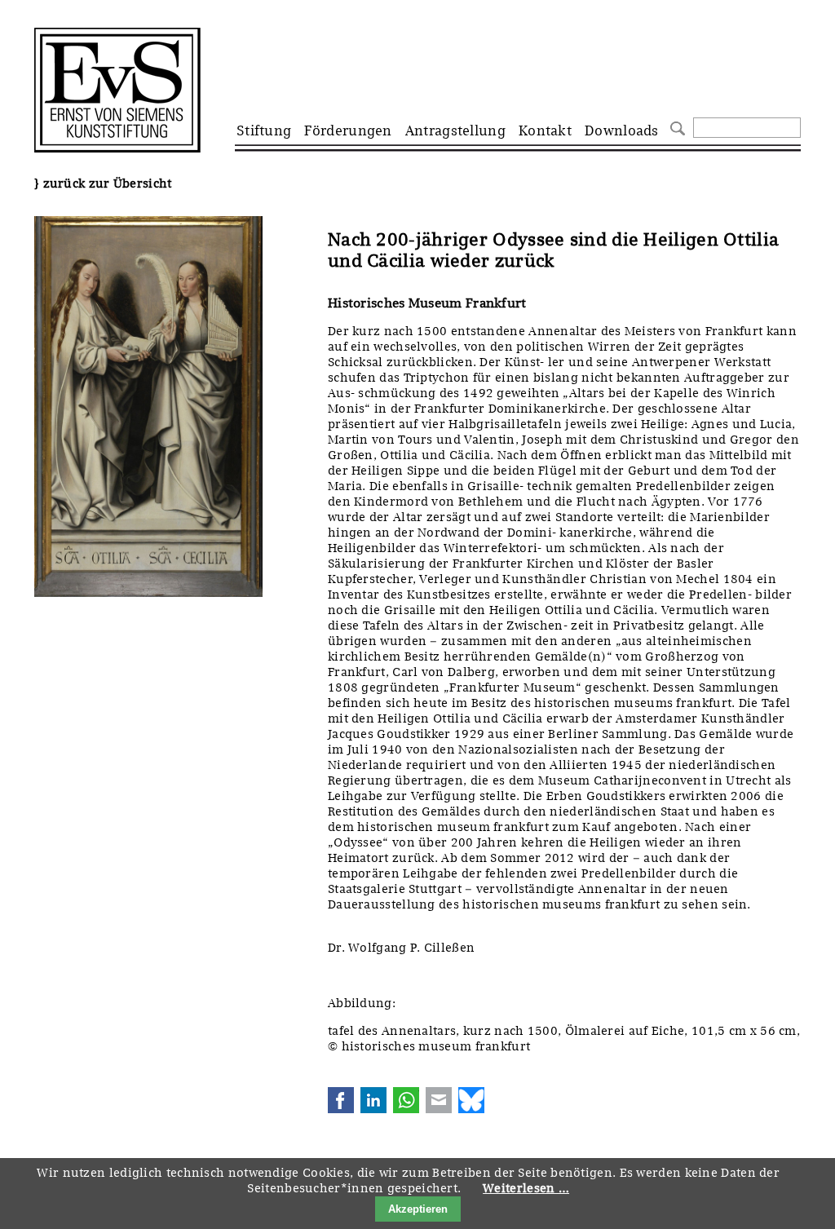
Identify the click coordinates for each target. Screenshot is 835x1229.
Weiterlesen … (526, 1188)
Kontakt (545, 130)
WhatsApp (406, 1100)
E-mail (439, 1100)
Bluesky (471, 1100)
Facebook (341, 1100)
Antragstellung (455, 130)
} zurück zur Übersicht (103, 183)
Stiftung (263, 130)
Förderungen (347, 130)
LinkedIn (373, 1100)
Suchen (675, 126)
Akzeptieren (418, 1209)
